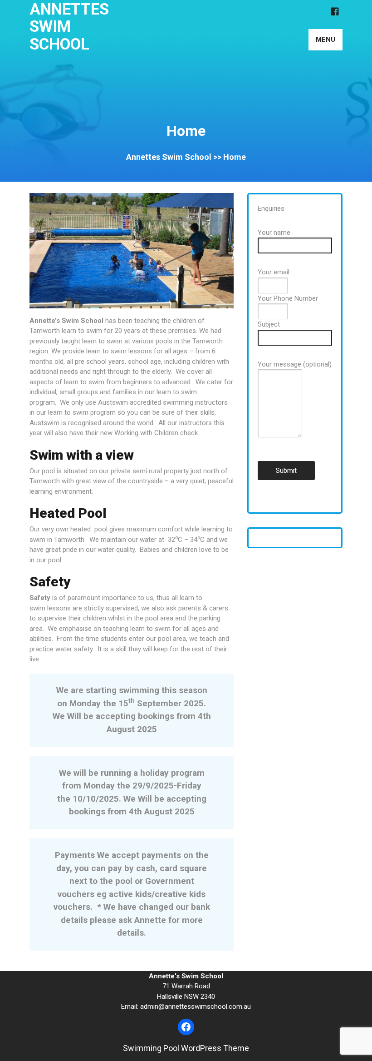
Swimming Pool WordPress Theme (186, 1048)
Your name (274, 232)
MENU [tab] (325, 39)
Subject (269, 324)
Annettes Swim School (69, 27)
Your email (273, 272)
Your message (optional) (295, 364)
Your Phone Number (288, 298)
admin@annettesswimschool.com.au (195, 1006)
